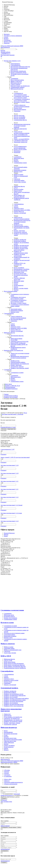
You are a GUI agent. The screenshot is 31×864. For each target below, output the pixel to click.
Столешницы (14, 78)
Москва (6, 534)
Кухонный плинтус (9, 616)
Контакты (7, 34)
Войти (19, 827)
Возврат (6, 38)
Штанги (6, 750)
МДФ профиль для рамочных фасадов (19, 196)
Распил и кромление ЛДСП (18, 72)
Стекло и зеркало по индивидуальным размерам (21, 105)
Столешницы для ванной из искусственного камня (22, 99)
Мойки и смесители (16, 81)
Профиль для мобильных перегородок (15, 695)
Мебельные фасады (16, 83)
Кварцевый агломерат (20, 170)
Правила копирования (10, 784)
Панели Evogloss (18, 189)
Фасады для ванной (19, 118)
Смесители (17, 179)
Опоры (16, 284)
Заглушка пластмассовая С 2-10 (9, 465)
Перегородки (7, 715)
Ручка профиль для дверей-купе (13, 717)
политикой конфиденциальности (10, 794)
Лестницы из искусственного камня (14, 633)
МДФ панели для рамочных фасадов (14, 665)
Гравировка (17, 111)
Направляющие (8, 732)
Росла (25, 412)
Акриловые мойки (19, 180)
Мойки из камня (18, 174)
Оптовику (7, 774)
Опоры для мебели (9, 745)
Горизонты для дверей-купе (12, 718)
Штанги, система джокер (21, 288)
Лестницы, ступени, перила (22, 102)
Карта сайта (7, 779)
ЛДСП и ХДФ (8, 660)
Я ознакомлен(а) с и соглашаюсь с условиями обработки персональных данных (14, 795)
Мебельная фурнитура (17, 88)
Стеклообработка (15, 65)
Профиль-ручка (18, 224)
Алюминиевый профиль (17, 87)
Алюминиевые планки (20, 162)
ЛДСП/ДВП (14, 340)
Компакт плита (18, 171)
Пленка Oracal (18, 108)
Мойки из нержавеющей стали (12, 650)
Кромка (16, 159)
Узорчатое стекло (19, 208)
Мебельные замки (19, 281)
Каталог (3, 50)
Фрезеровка (17, 151)
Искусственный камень (17, 80)
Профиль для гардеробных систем (13, 694)
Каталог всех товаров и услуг (12, 60)
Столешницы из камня (17, 372)
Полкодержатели (18, 285)
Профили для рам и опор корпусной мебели (21, 249)
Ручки (5, 735)
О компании (8, 776)
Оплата (6, 37)
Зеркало (16, 207)
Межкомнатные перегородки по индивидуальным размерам (22, 126)
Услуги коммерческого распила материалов (20, 147)
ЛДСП (16, 188)
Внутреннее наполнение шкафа (13, 739)
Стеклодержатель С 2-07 (7, 449)
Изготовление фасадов (17, 335)
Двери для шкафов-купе (20, 134)
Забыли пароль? (5, 825)
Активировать (4, 850)
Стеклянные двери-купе (21, 140)
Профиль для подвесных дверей (20, 368)
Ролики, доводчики (19, 230)
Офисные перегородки (20, 128)
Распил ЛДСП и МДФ (20, 149)
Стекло (16, 205)
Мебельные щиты (19, 158)
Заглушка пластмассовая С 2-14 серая (11, 513)
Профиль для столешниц (11, 703)
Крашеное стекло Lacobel (11, 680)
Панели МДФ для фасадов (18, 343)
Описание (3, 429)
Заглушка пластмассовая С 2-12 (9, 497)
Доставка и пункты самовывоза (13, 35)
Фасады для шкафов (19, 117)
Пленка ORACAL (19, 211)
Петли (6, 730)
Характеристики (11, 429)
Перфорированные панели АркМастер (15, 668)
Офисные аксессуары (10, 741)
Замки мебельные (9, 742)
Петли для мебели (19, 267)
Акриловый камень (16, 309)
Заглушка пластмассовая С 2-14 (9, 521)
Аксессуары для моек (20, 182)
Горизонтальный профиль (21, 226)
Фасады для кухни (19, 115)
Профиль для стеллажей (20, 247)
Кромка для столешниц (10, 618)
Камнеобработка (15, 63)
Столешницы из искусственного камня (20, 94)
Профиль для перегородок (21, 245)
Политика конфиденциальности (13, 782)
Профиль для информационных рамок (21, 252)
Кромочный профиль (20, 241)
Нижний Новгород (9, 533)
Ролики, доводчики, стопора (12, 723)
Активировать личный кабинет (8, 827)
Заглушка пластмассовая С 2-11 (9, 481)
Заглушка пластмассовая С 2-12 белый (11, 505)
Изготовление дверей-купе (18, 71)
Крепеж (16, 282)
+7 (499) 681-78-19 (15, 385)
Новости (7, 780)
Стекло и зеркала (15, 84)
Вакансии (7, 43)
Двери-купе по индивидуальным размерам (21, 132)
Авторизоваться (5, 849)
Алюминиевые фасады (20, 120)
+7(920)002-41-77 (5, 53)
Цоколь (16, 287)
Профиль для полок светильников (19, 255)
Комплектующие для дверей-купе (20, 86)
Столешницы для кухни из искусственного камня (21, 96)
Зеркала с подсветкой (20, 213)
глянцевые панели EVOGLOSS (19, 341)
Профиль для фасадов (20, 239)
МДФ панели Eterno (9, 662)
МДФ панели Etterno (16, 338)
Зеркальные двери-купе (20, 142)
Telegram (12, 387)
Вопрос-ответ (8, 41)
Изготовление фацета (20, 109)
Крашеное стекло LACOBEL (22, 210)
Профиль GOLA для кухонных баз (19, 263)
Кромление (17, 152)
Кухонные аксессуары (20, 273)
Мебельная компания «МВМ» (9, 762)
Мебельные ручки (19, 272)
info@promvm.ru (5, 47)
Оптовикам (7, 40)
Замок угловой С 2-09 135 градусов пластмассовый (15, 457)
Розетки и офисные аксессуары (19, 278)
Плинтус (16, 161)
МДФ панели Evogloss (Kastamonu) (14, 663)
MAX (10, 384)
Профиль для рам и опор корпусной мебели (16, 698)
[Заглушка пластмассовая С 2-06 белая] (12, 414)
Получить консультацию (7, 55)
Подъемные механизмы (20, 270)
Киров (6, 536)
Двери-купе (7, 714)
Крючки (16, 289)
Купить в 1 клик (11, 427)
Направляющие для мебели (21, 269)
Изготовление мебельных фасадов (20, 66)
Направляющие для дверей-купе (20, 363)
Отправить (4, 798)
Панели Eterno (18, 190)
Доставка (7, 770)
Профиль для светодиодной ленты (13, 704)
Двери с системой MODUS (21, 139)
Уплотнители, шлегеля (20, 232)
